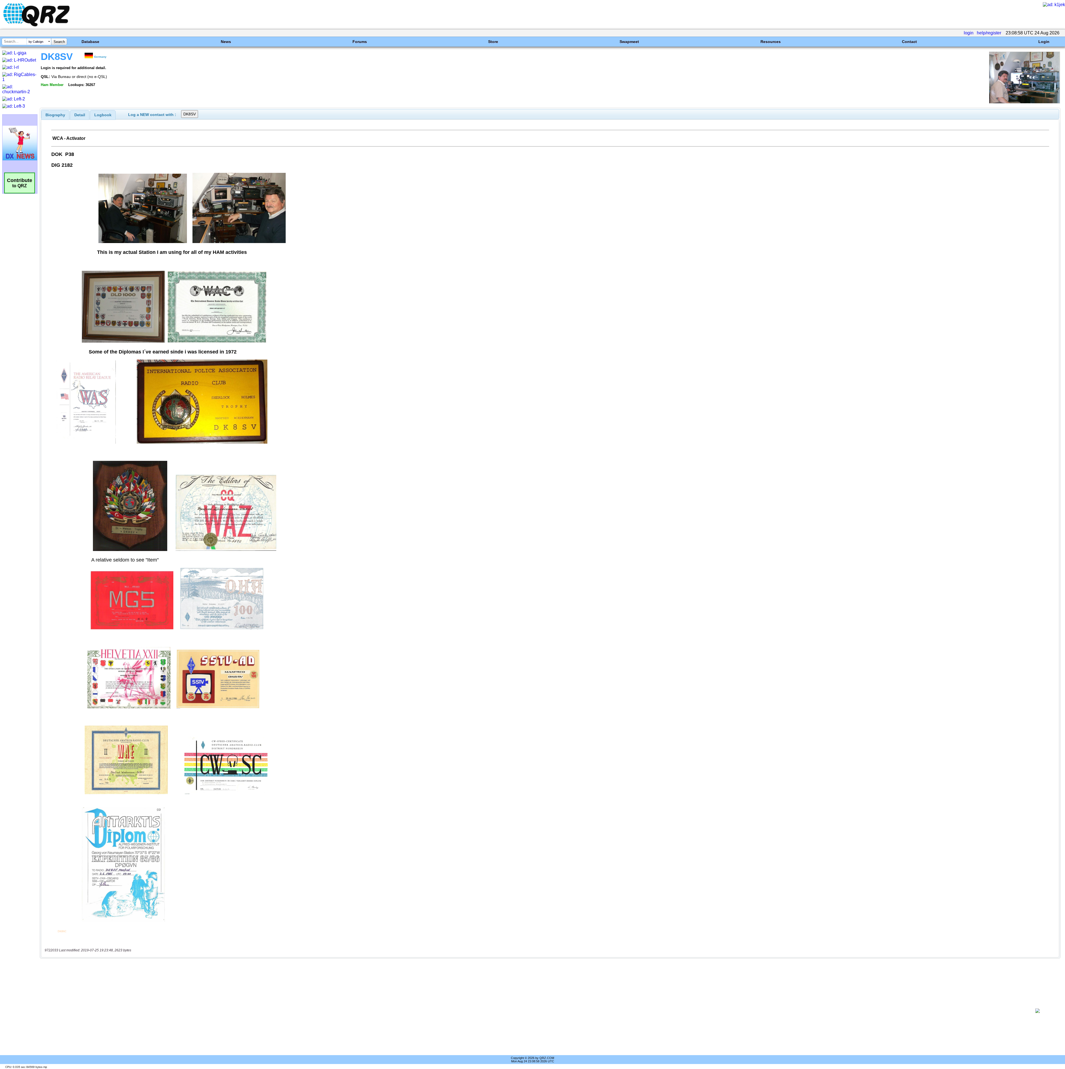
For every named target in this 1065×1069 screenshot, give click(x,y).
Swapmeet (629, 41)
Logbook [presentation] (102, 115)
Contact (909, 41)
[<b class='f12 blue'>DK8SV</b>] (1024, 102)
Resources (770, 41)
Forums (360, 41)
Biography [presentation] (55, 115)
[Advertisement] (531, 1011)
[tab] (55, 115)
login (968, 33)
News (226, 41)
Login (1043, 41)
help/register (989, 33)
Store (493, 41)
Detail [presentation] (79, 115)
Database (90, 41)
